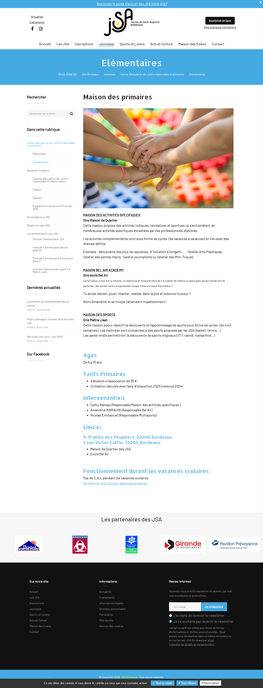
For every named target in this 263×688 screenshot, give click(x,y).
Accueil (45, 44)
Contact (218, 44)
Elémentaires (40, 161)
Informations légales (111, 603)
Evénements (37, 22)
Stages (37, 189)
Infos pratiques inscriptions (220, 27)
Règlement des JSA (38, 225)
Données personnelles (112, 609)
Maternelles (39, 153)
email (211, 640)
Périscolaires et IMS (38, 217)
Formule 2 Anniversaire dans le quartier (50, 249)
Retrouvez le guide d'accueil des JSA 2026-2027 (132, 4)
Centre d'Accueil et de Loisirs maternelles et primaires (51, 144)
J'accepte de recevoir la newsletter (198, 615)
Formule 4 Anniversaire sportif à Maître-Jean (51, 270)
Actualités (37, 16)
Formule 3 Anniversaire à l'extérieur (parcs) (53, 260)
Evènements (107, 597)
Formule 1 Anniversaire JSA (48, 239)
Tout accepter (164, 683)
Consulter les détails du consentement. (192, 644)
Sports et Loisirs (132, 44)
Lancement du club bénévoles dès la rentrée (48, 305)
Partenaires (106, 614)
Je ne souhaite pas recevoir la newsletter (203, 621)
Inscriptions (84, 44)
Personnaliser (210, 683)
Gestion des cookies (111, 626)
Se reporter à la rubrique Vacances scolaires (115, 483)
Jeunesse (106, 44)
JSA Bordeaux (90, 74)
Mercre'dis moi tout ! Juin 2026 (45, 338)
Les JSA (63, 44)
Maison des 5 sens (192, 44)
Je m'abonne (214, 607)
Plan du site (106, 620)
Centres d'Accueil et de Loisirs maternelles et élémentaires (50, 180)
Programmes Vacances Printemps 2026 (52, 207)
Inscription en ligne (220, 20)
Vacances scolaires (38, 170)
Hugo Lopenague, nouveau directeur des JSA (50, 323)
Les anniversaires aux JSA (42, 233)
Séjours (37, 197)
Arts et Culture (161, 44)
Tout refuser (188, 683)
